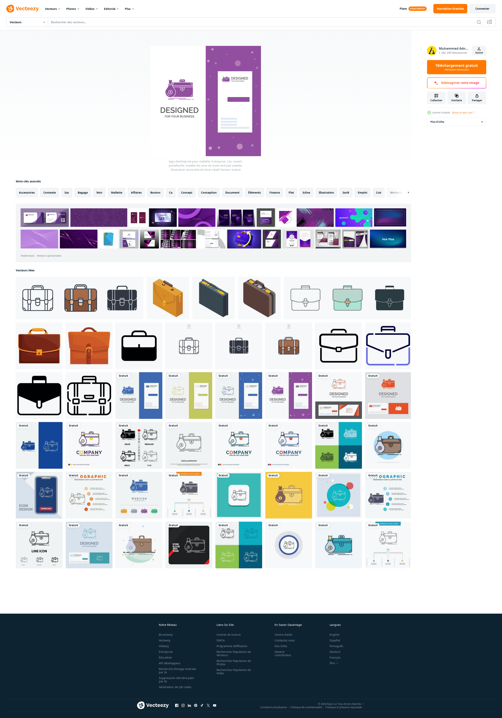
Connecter (482, 8)
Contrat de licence (229, 634)
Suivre (479, 52)
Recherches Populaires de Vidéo (234, 671)
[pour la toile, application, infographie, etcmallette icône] (89, 395)
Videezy (164, 646)
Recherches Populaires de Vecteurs (234, 653)
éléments (254, 192)
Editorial (109, 9)
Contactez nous (285, 640)
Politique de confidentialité (306, 707)
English (334, 634)
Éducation (165, 657)
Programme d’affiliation (232, 646)
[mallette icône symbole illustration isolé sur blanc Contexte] (79, 298)
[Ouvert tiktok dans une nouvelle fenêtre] (202, 705)
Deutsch (335, 652)
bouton (155, 192)
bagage (83, 192)
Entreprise (166, 652)
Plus (128, 9)
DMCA (221, 640)
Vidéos (89, 9)
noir (99, 192)
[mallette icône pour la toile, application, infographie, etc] (388, 345)
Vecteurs (51, 9)
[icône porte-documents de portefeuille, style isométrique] (259, 298)
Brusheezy (166, 634)
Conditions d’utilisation (273, 707)
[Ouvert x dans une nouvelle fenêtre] (208, 705)
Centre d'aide (283, 634)
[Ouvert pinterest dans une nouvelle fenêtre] (195, 705)
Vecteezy (164, 640)
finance (274, 192)
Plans (403, 8)
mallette (116, 192)
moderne (396, 192)
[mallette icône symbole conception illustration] (139, 345)
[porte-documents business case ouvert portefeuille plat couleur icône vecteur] (388, 445)
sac (67, 192)
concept (186, 192)
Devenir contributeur (283, 653)
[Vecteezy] (22, 9)
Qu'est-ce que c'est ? (463, 112)
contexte (49, 192)
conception (209, 192)
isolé (346, 192)
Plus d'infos (437, 121)
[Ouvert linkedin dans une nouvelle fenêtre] (189, 705)
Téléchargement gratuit (457, 67)
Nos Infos (281, 646)
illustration (326, 192)
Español (335, 640)
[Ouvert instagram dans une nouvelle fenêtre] (183, 705)
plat (291, 192)
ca (170, 192)
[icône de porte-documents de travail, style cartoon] (89, 345)
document (232, 192)
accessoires (27, 192)
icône (306, 192)
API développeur (170, 663)
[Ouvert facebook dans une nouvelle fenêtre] (176, 705)
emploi (362, 192)
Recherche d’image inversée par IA (177, 670)
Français (335, 657)
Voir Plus (388, 239)
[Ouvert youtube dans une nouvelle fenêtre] (214, 705)
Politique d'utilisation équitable (343, 707)
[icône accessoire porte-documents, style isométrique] (213, 298)
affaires (136, 192)
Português (336, 646)
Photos (71, 9)
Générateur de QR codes (175, 687)
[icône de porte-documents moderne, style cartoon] (39, 345)
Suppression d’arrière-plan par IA (176, 679)
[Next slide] (405, 192)
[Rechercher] (479, 22)
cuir (378, 192)
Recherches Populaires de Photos (234, 662)
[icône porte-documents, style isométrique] (168, 298)
